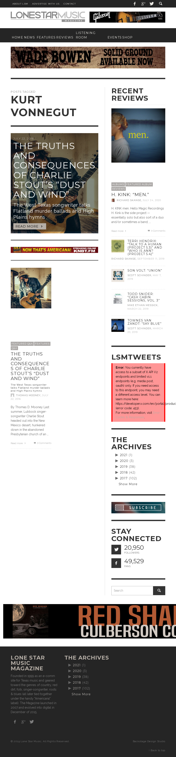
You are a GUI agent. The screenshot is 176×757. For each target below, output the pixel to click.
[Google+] (143, 4)
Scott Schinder (139, 275)
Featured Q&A (22, 343)
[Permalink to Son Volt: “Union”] (117, 275)
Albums (118, 184)
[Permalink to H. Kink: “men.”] (138, 135)
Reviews (118, 188)
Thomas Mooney (28, 395)
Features (42, 343)
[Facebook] (135, 4)
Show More (128, 484)
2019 (124, 467)
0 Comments (43, 443)
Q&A (14, 348)
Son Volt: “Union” (144, 270)
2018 (124, 472)
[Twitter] (151, 4)
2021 (124, 455)
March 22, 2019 (138, 308)
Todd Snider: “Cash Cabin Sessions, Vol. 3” (143, 297)
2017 (124, 478)
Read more (17, 443)
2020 (124, 461)
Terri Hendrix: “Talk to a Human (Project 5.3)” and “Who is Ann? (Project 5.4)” (144, 247)
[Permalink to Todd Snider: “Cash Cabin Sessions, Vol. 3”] (117, 298)
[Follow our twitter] (116, 549)
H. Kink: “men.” (130, 194)
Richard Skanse (129, 200)
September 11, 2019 (150, 258)
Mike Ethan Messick (142, 305)
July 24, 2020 (152, 200)
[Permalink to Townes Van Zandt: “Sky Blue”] (117, 325)
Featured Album (139, 184)
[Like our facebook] (116, 563)
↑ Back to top (157, 750)
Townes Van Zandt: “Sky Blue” (144, 322)
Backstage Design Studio (149, 741)
